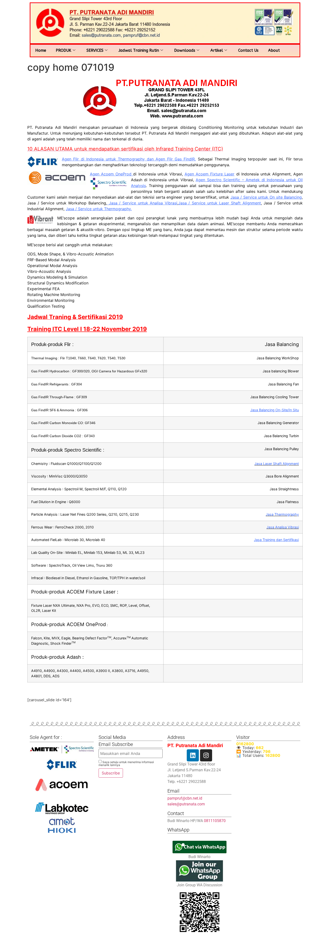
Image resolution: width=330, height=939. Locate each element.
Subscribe (111, 773)
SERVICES (94, 50)
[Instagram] (206, 755)
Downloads (184, 50)
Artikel (216, 50)
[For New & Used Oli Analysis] (62, 749)
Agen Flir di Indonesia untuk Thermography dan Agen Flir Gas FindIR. (129, 159)
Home (40, 50)
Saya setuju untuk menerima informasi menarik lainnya (126, 763)
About (274, 50)
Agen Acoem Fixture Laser (209, 174)
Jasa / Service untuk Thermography (98, 208)
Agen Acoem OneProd (110, 174)
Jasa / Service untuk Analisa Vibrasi (143, 203)
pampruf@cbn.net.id (184, 798)
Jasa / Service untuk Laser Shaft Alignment (219, 203)
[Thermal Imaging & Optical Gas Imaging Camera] (62, 764)
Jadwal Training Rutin (139, 50)
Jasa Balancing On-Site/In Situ (274, 410)
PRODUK (63, 50)
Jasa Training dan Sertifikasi (276, 540)
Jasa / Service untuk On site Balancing (266, 197)
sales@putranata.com (186, 804)
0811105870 (215, 820)
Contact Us (248, 50)
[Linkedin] (193, 755)
